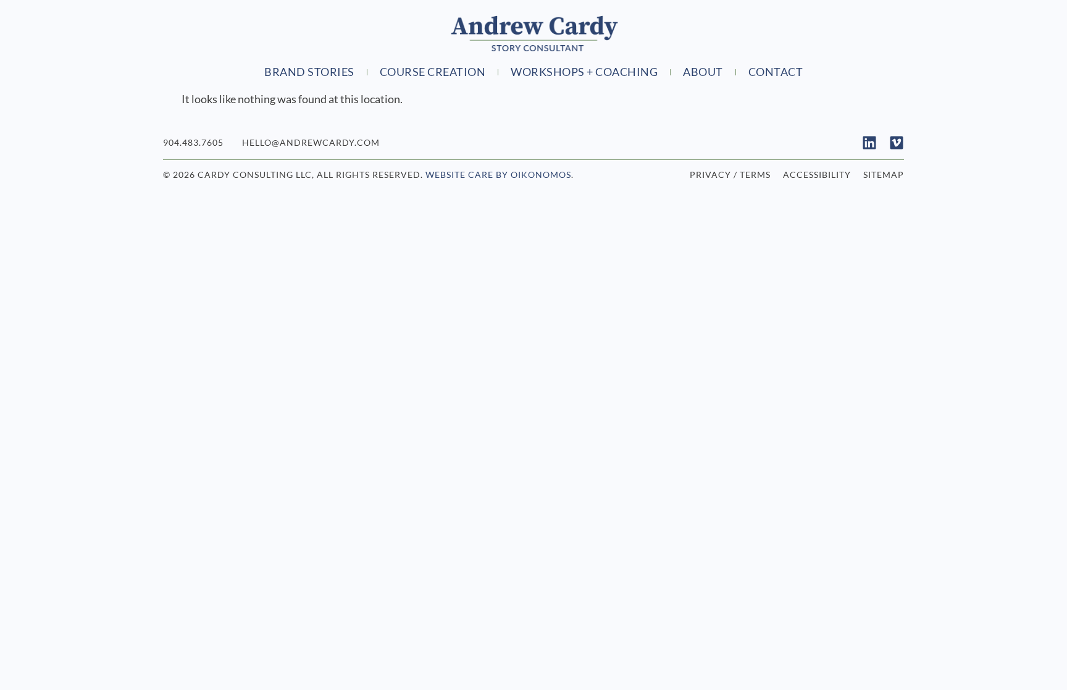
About (703, 71)
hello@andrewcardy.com (311, 142)
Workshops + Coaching (584, 71)
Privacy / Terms (730, 174)
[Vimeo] (896, 142)
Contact (775, 71)
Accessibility (817, 174)
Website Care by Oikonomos (498, 174)
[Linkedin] (869, 142)
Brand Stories (309, 71)
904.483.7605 (193, 142)
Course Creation (433, 71)
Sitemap (883, 174)
